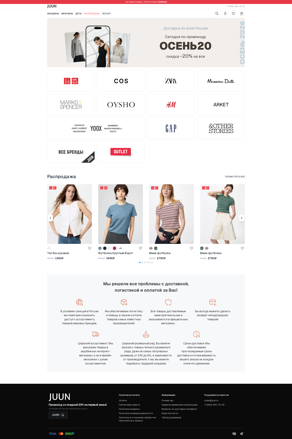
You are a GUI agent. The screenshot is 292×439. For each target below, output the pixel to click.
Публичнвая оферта (129, 405)
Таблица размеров (171, 417)
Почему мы (167, 400)
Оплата (123, 400)
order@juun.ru (211, 400)
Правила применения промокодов (179, 405)
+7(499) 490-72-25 (236, 6)
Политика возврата (129, 409)
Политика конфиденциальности (136, 413)
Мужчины (67, 13)
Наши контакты (170, 413)
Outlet (106, 13)
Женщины (53, 13)
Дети (78, 13)
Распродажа (92, 13)
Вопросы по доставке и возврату (179, 409)
